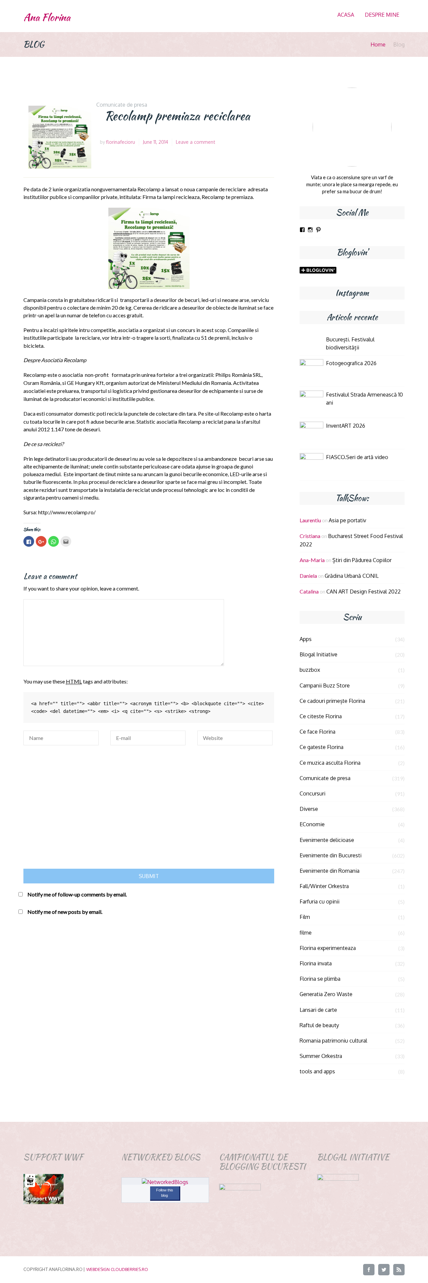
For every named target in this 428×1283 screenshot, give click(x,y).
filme (306, 932)
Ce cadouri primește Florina (332, 701)
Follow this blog (164, 1192)
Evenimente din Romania (329, 870)
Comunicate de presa (121, 104)
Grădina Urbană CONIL (352, 575)
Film (305, 917)
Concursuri (312, 793)
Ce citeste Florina (321, 716)
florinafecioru (120, 142)
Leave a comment (195, 142)
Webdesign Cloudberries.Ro (117, 1269)
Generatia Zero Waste (326, 994)
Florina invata (316, 963)
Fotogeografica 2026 (351, 363)
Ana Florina (46, 17)
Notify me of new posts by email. (64, 911)
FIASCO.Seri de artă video (357, 457)
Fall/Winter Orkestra (324, 886)
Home (378, 44)
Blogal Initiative (318, 654)
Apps (306, 639)
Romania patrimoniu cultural (333, 1040)
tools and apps (317, 1071)
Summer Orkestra (321, 1056)
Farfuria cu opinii (319, 901)
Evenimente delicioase (327, 840)
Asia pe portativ (347, 520)
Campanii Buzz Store (325, 685)
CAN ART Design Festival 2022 (363, 591)
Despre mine (382, 14)
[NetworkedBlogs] (165, 1182)
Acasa (345, 14)
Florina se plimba (320, 978)
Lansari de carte (318, 1009)
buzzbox (310, 669)
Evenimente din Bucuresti (330, 855)
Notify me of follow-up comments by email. (77, 894)
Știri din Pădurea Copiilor (362, 560)
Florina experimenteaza (328, 948)
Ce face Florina (317, 731)
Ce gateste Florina (321, 747)
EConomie (312, 824)
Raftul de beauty (319, 1025)
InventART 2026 (345, 425)
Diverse (309, 809)
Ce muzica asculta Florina (330, 762)
